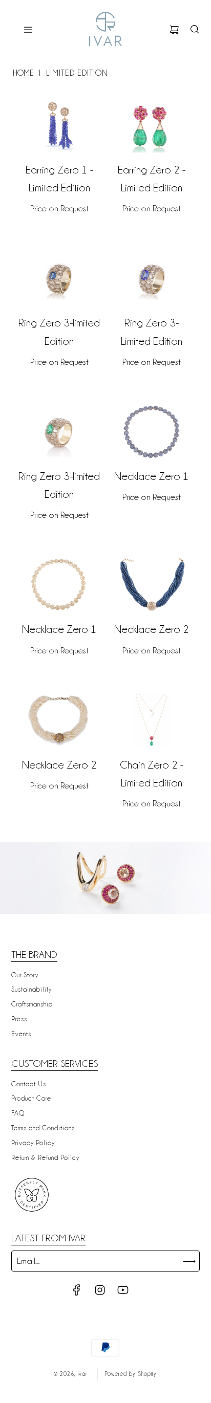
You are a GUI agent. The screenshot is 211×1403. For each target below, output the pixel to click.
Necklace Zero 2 (151, 629)
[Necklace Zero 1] (151, 432)
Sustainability (31, 989)
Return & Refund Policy (45, 1157)
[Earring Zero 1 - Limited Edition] (59, 125)
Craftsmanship (32, 1003)
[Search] (194, 30)
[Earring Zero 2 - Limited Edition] (151, 125)
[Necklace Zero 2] (151, 585)
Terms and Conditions (43, 1127)
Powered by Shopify (131, 1374)
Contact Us (28, 1083)
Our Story (24, 974)
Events (21, 1033)
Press (19, 1018)
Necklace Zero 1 (151, 476)
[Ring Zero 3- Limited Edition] (151, 278)
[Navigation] (28, 29)
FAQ (18, 1112)
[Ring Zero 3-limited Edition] (59, 278)
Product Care (31, 1098)
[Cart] (174, 30)
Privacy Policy (33, 1142)
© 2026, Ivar (70, 1374)
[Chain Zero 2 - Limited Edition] (151, 720)
